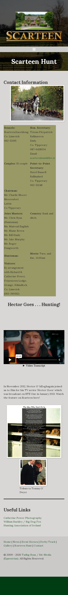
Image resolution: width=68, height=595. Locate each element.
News (16, 541)
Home (7, 541)
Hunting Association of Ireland (22, 525)
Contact (38, 545)
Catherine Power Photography (23, 518)
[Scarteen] (34, 24)
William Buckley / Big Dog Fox (22, 521)
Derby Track (47, 541)
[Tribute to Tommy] (33, 472)
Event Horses (30, 541)
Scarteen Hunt (23, 545)
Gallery (8, 545)
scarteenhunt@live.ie (42, 158)
